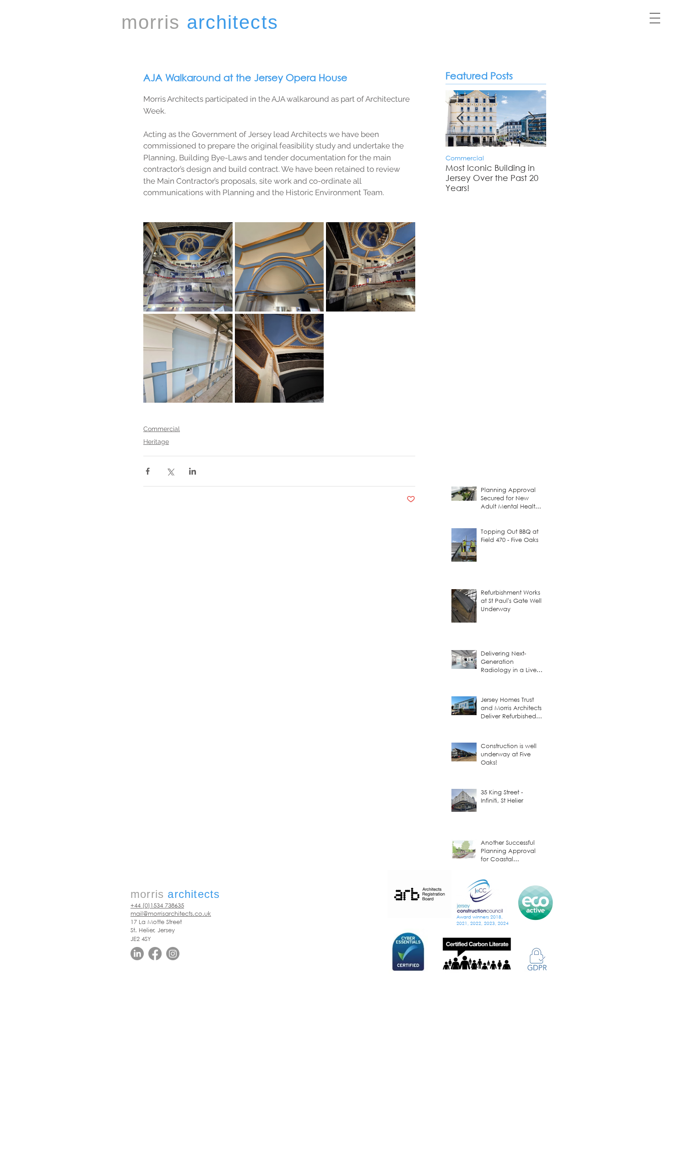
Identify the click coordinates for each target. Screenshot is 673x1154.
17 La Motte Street (156, 922)
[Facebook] (155, 953)
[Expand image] (188, 267)
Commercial (161, 428)
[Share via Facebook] (147, 471)
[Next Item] (531, 119)
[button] (655, 18)
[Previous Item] (460, 119)
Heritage (156, 441)
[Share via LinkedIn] (192, 471)
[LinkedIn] (137, 953)
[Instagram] (172, 953)
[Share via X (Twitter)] (170, 471)
